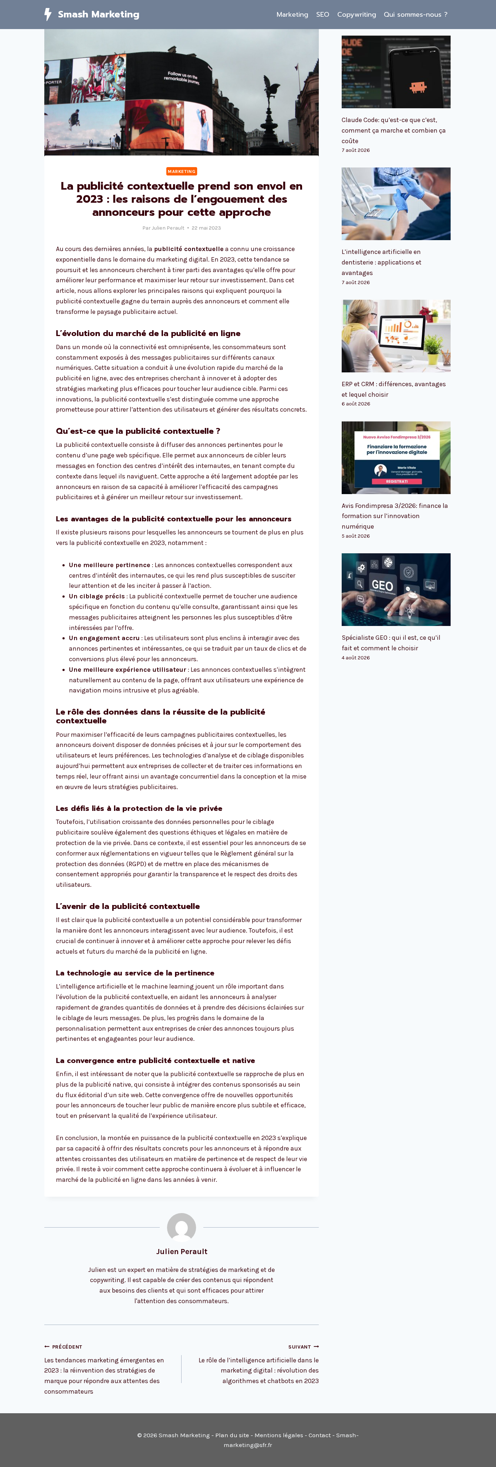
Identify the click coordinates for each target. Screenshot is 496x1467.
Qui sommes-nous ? (416, 14)
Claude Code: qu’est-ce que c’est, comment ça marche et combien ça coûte (394, 130)
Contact (320, 1435)
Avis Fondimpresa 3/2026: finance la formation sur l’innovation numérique (395, 516)
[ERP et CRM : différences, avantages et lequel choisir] (397, 336)
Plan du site (232, 1435)
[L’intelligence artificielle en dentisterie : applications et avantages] (397, 203)
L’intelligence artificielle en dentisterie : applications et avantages (382, 262)
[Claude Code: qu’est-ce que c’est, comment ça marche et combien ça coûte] (397, 72)
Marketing (292, 14)
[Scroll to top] (479, 1454)
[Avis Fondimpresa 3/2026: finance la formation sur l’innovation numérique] (397, 457)
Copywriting (356, 14)
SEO (322, 14)
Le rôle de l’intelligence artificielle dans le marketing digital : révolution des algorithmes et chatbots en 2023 (259, 1364)
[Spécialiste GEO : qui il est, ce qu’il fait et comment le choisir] (397, 589)
